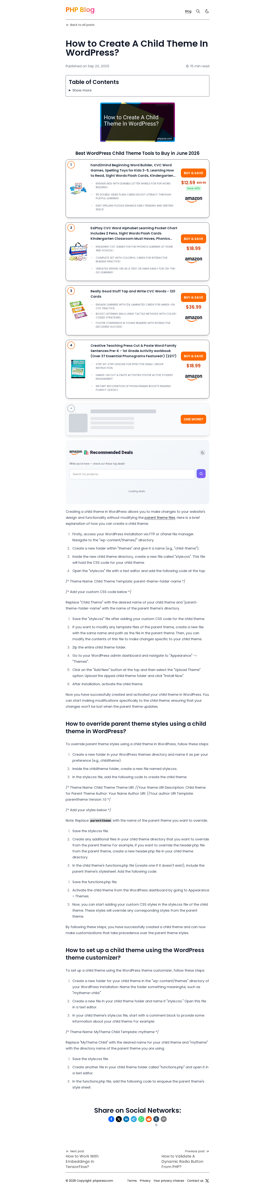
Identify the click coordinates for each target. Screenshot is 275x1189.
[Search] (198, 11)
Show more (81, 90)
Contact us (195, 1181)
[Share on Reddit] (149, 1119)
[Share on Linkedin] (126, 1119)
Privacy (145, 1181)
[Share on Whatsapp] (141, 1119)
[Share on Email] (164, 1119)
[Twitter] (207, 1181)
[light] (207, 11)
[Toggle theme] (203, 453)
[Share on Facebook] (111, 1119)
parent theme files (160, 517)
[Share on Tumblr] (156, 1119)
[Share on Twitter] (119, 1119)
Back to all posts (82, 25)
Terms (132, 1181)
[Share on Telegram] (134, 1119)
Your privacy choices (169, 1181)
